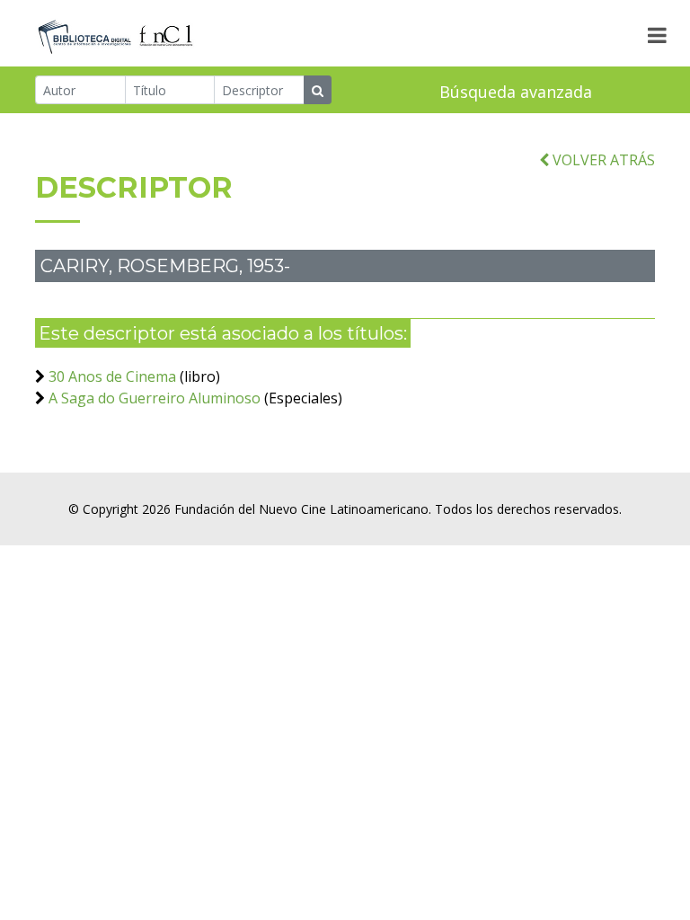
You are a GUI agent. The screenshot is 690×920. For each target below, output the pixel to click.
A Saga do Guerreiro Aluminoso (155, 398)
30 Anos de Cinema (112, 376)
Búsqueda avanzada (515, 91)
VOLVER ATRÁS (602, 160)
